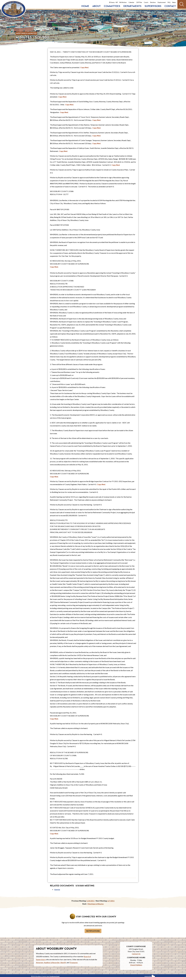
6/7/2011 (111, 901)
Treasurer (74, 962)
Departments (132, 6)
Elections (153, 2)
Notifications (93, 931)
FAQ (169, 2)
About (96, 6)
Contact (170, 6)
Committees (112, 6)
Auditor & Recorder (52, 962)
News (174, 2)
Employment (162, 2)
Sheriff (63, 962)
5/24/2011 (90, 901)
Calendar (131, 2)
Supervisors (153, 6)
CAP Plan (139, 2)
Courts (146, 2)
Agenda (57, 889)
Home (85, 6)
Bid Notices (123, 2)
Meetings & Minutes (26, 33)
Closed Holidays (136, 965)
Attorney (39, 962)
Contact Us (136, 954)
